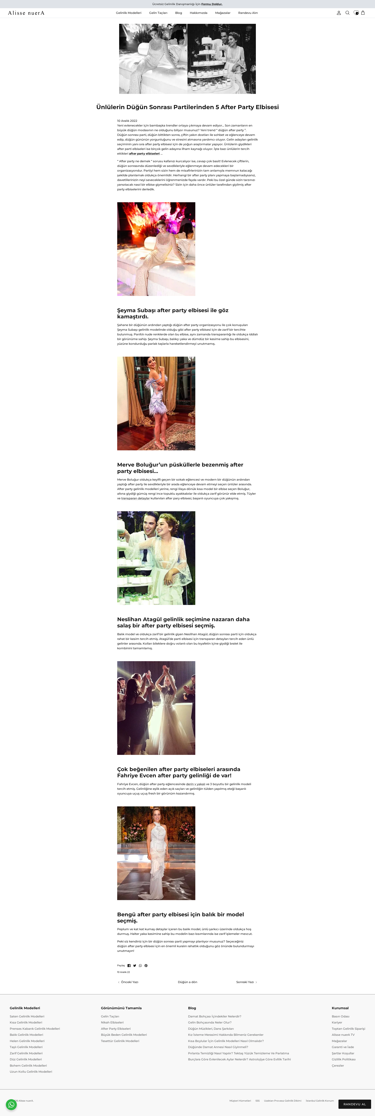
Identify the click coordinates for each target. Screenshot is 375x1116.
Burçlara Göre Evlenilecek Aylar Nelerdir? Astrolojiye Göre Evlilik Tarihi (239, 1059)
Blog (178, 13)
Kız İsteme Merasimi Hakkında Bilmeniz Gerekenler (225, 1035)
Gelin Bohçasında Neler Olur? (210, 1022)
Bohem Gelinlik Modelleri (28, 1065)
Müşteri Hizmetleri (240, 1100)
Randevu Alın (248, 13)
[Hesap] (338, 13)
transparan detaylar (135, 498)
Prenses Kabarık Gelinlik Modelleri (35, 1028)
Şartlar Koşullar (343, 1053)
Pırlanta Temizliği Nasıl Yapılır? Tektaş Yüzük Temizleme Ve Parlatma (238, 1053)
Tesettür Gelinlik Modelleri (120, 1041)
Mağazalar (222, 13)
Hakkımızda (198, 13)
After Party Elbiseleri (116, 1028)
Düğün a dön (187, 982)
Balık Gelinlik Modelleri (26, 1035)
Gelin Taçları (158, 13)
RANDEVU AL (355, 1104)
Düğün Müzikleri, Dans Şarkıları (211, 1028)
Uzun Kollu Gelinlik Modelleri (31, 1071)
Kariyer (337, 1022)
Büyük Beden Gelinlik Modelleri (124, 1035)
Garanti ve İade (343, 1047)
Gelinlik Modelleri (128, 13)
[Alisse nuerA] (26, 13)
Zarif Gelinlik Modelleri (26, 1053)
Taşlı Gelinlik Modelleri (26, 1047)
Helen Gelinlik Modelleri (27, 1041)
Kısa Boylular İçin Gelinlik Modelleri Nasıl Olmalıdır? (226, 1041)
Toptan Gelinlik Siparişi (348, 1028)
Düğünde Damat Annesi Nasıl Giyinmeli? (218, 1047)
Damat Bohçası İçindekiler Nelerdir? (214, 1016)
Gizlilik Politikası (344, 1059)
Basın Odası (340, 1016)
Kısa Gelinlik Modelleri (26, 1022)
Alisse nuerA (26, 1100)
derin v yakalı (195, 784)
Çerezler (338, 1065)
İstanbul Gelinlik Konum (320, 1100)
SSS (257, 1100)
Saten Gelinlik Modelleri (27, 1016)
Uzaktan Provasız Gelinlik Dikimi (282, 1100)
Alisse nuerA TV (343, 1035)
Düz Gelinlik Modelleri (26, 1059)
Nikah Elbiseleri (112, 1022)
